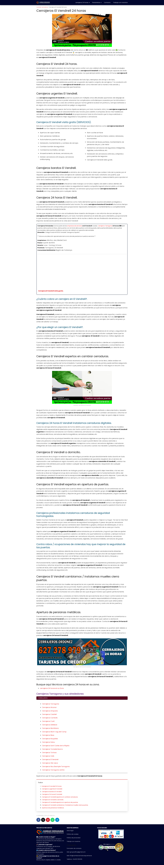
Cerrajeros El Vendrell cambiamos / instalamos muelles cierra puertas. (65, 805)
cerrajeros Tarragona (105, 226)
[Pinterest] (48, 820)
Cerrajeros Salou (48, 742)
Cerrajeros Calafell (49, 714)
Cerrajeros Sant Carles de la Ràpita (55, 746)
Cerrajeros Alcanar (49, 707)
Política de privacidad (73, 838)
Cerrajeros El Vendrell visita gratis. (50, 291)
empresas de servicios (74, 226)
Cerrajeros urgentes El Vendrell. (52, 789)
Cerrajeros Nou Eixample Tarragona (56, 766)
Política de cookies (72, 834)
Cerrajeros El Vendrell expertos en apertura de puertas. (60, 802)
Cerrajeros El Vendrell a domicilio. (53, 800)
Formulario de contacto (74, 848)
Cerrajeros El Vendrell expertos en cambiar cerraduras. (60, 797)
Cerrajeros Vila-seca (50, 763)
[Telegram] (57, 820)
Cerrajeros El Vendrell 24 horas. (52, 786)
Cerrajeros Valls (48, 756)
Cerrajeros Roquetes (50, 739)
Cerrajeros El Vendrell (50, 759)
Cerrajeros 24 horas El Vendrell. (52, 794)
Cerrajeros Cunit (48, 721)
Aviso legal (70, 830)
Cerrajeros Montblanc (50, 728)
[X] (43, 820)
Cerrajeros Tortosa (49, 752)
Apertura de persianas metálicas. (53, 808)
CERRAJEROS (42, 698)
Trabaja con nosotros (120, 2)
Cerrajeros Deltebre (49, 725)
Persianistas (96, 2)
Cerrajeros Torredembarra (52, 749)
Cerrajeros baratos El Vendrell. (52, 792)
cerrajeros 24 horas (81, 2)
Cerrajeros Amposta (50, 711)
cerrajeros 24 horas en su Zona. (52, 688)
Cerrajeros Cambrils (49, 718)
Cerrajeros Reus (48, 735)
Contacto (107, 2)
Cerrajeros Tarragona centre (53, 770)
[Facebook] (38, 820)
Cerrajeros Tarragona (50, 704)
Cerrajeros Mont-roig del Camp (54, 732)
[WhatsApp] (52, 820)
